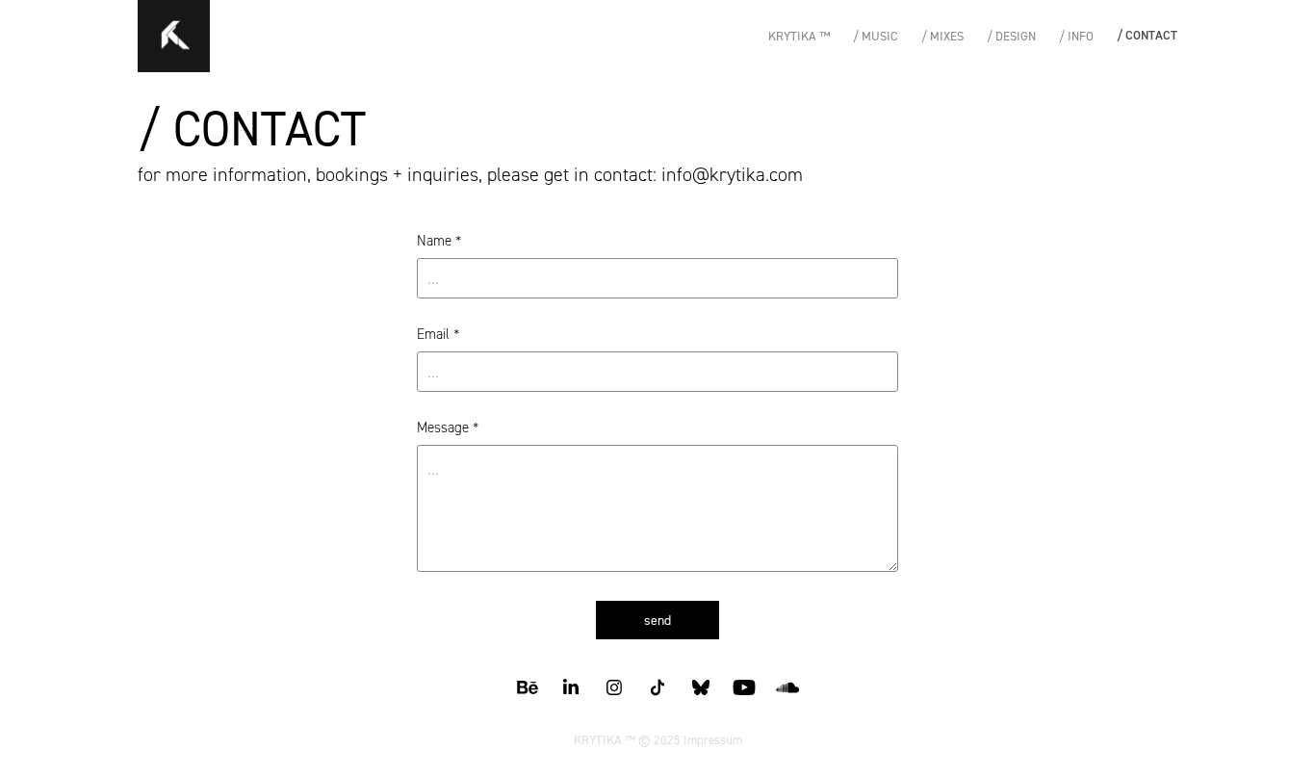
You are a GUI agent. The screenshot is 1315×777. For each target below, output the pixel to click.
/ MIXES (942, 35)
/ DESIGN (1011, 35)
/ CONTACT (1147, 35)
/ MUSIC (875, 35)
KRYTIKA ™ (799, 35)
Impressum (712, 739)
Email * (438, 334)
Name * (439, 241)
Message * (447, 428)
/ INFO (1076, 35)
